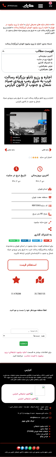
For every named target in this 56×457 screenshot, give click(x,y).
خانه (53, 24)
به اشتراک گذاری (45, 62)
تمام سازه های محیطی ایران (37, 24)
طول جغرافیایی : (45, 69)
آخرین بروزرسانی (45, 56)
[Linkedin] (26, 448)
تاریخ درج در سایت (44, 59)
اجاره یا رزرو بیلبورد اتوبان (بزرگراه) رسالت (30, 27)
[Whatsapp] (30, 448)
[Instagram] (37, 448)
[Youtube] (18, 448)
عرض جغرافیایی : (45, 66)
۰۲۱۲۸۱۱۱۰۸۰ (12, 6)
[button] (41, 6)
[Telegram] (22, 448)
